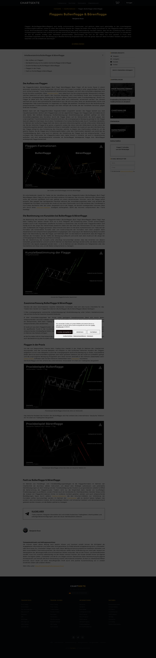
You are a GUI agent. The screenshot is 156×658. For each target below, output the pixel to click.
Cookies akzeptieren (64, 332)
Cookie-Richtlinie (67, 336)
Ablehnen (79, 332)
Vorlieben (93, 332)
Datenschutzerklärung (79, 336)
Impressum (90, 336)
